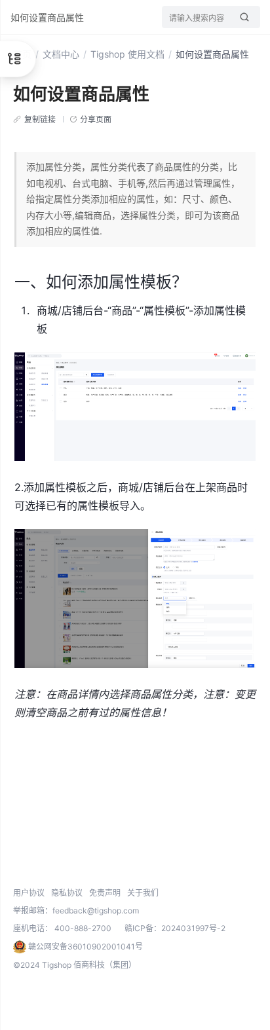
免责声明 (105, 893)
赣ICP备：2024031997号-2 (175, 928)
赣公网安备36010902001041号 (84, 946)
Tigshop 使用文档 (127, 54)
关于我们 (143, 893)
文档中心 (61, 54)
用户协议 (29, 893)
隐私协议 (67, 893)
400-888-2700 (82, 928)
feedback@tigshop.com (95, 910)
